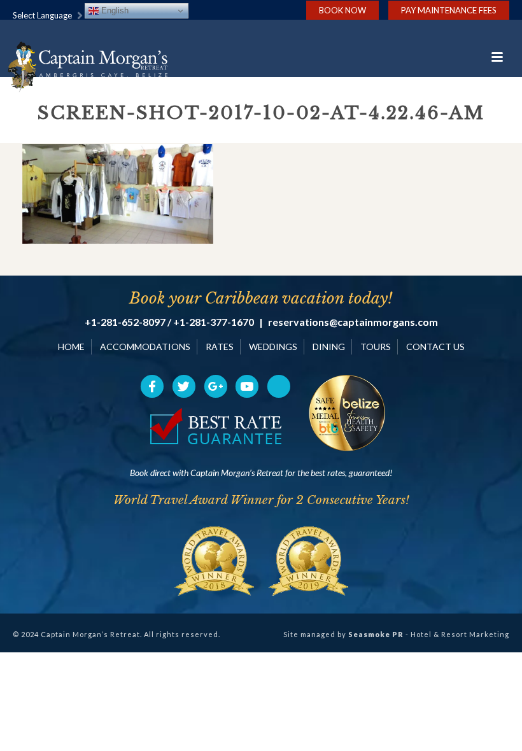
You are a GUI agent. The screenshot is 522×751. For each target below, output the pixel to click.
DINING (329, 346)
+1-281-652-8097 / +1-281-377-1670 (169, 322)
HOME (71, 346)
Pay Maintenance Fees (449, 10)
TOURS (375, 346)
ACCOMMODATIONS (145, 346)
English (114, 10)
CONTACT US (435, 346)
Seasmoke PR (376, 634)
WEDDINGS (273, 346)
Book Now (342, 10)
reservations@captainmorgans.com (353, 322)
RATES (220, 346)
